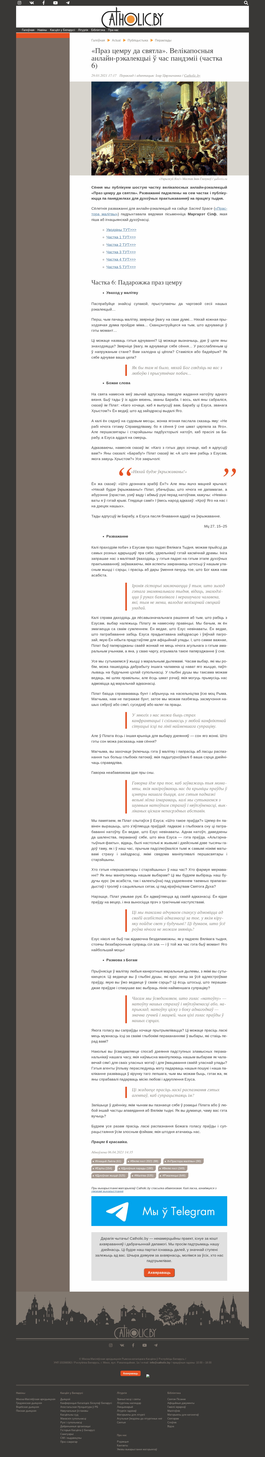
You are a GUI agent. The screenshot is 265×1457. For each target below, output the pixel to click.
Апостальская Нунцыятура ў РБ (79, 1406)
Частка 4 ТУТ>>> (121, 259)
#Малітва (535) (143, 1175)
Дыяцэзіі (65, 1399)
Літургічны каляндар (129, 1403)
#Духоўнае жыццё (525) (110, 1175)
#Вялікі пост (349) (173, 1168)
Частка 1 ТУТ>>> (121, 237)
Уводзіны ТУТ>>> (121, 230)
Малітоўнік (173, 1410)
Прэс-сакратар (68, 1441)
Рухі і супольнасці (71, 1422)
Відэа (170, 1426)
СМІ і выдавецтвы (70, 1437)
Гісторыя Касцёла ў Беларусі (77, 1430)
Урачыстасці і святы (128, 1399)
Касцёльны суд (69, 1414)
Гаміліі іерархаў (176, 1406)
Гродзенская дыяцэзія (29, 1403)
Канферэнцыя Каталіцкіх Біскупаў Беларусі (86, 1403)
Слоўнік (172, 1422)
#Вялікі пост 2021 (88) (144, 1161)
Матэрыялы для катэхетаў (183, 1414)
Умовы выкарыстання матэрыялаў (137, 1449)
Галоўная (28, 30)
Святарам (173, 1418)
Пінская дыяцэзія (26, 1410)
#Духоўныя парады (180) (137, 1168)
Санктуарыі (67, 1434)
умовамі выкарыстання (107, 1191)
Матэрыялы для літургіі (131, 1414)
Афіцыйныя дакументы (180, 1403)
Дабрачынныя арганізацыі (75, 1426)
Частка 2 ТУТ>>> (121, 245)
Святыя (121, 1422)
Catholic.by (192, 75)
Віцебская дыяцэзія (27, 1406)
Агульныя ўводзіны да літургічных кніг (139, 1418)
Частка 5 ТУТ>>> (121, 267)
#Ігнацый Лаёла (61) (108, 1161)
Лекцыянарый (125, 1406)
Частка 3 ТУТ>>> (121, 252)
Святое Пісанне (176, 1399)
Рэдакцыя (123, 1441)
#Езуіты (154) (103, 1168)
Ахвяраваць (159, 1273)
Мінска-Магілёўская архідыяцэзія (35, 1399)
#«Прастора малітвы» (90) (184, 1161)
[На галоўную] (132, 16)
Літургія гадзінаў (127, 1410)
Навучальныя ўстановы (74, 1410)
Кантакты (122, 1445)
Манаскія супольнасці (73, 1418)
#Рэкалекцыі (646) (174, 1175)
